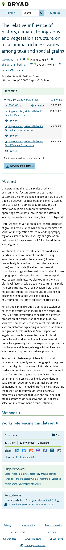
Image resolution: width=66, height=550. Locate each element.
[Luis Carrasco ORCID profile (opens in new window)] (28, 59)
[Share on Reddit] (31, 450)
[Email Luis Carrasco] (24, 59)
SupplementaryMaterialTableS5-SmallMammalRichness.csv (24, 143)
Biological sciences (29, 474)
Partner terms (17, 532)
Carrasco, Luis (10, 60)
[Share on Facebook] (45, 450)
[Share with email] (52, 450)
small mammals (41, 479)
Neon (14, 474)
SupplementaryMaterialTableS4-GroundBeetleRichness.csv (24, 128)
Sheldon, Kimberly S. (14, 64)
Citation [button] (10, 435)
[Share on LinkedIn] (17, 450)
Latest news (34, 539)
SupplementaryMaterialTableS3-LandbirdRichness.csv (24, 113)
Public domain (23, 457)
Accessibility (28, 525)
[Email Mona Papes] (60, 64)
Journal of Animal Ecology (46, 500)
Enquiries (11, 539)
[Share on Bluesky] (24, 450)
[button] (33, 100)
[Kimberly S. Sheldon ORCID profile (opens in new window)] (35, 64)
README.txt (15, 105)
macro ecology (24, 479)
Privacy (8, 525)
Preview (39, 105)
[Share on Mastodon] (38, 450)
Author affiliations (11, 70)
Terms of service (53, 525)
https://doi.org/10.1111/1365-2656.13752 (31, 505)
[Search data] (41, 13)
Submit (11, 13)
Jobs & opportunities (34, 545)
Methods (9, 413)
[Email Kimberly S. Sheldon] (31, 64)
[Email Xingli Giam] (52, 59)
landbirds (10, 479)
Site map (51, 532)
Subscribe (58, 539)
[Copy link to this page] (59, 451)
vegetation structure (30, 484)
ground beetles (48, 474)
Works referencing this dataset (28, 423)
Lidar (7, 474)
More (53, 13)
